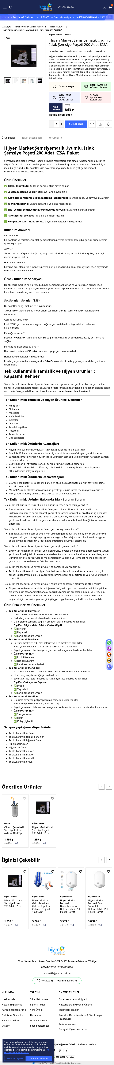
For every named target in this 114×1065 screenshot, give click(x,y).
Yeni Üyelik (36, 1009)
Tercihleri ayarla (15, 1058)
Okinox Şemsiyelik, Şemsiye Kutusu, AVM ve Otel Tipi (14, 830)
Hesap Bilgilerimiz (12, 1004)
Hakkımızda (8, 999)
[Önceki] (101, 787)
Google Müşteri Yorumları (73, 1029)
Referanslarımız (67, 1024)
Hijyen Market (55, 34)
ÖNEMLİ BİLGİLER (69, 992)
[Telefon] (109, 666)
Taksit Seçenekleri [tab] (32, 137)
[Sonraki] (109, 787)
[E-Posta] (109, 660)
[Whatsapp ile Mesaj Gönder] (109, 642)
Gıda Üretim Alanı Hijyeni (73, 999)
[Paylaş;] (100, 124)
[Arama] (11, 7)
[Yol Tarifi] (109, 648)
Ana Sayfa (6, 27)
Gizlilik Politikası (39, 1020)
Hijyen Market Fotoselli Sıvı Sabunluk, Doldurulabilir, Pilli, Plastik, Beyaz (98, 906)
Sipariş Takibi (37, 1004)
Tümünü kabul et (39, 1058)
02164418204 (65, 967)
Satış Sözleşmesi (39, 1025)
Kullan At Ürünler (57, 27)
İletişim (6, 1025)
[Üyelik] (104, 7)
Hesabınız (35, 1015)
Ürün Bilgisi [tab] (8, 137)
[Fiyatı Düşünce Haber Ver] (108, 124)
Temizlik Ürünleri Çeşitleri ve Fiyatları (30, 27)
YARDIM (35, 992)
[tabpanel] (57, 460)
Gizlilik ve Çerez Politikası (16, 1052)
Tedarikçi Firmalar (69, 1009)
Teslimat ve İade (11, 1020)
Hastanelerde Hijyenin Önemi (75, 1004)
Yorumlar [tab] (55, 137)
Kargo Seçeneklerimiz (14, 1009)
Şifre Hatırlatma (39, 999)
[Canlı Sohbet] (109, 654)
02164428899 (48, 967)
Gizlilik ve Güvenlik (12, 1015)
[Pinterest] (60, 1050)
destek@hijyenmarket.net (57, 973)
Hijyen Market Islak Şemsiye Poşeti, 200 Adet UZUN (43, 830)
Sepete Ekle (76, 124)
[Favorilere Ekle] (92, 124)
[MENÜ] (5, 7)
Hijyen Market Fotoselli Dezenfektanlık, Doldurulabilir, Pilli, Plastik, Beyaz (70, 906)
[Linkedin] (66, 1050)
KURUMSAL (8, 992)
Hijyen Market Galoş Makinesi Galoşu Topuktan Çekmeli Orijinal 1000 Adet (41, 906)
